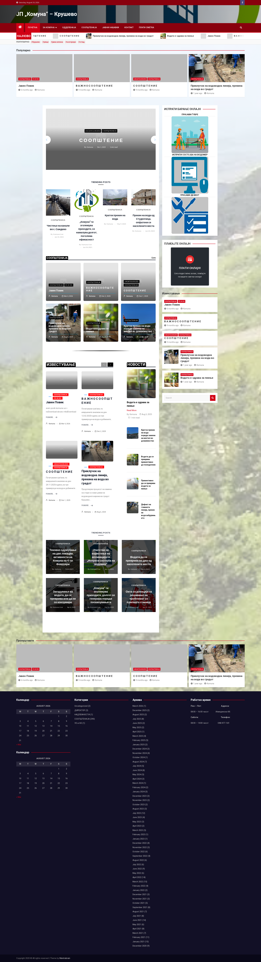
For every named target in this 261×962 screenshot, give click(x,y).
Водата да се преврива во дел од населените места (139, 560)
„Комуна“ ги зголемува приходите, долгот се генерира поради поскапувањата (101, 595)
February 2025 (139, 740)
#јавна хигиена (57, 42)
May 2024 (137, 774)
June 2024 (137, 770)
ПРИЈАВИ (190, 143)
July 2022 (137, 864)
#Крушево (35, 42)
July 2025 (137, 719)
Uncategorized (140, 79)
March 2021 (138, 933)
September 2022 (140, 856)
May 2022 (137, 873)
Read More (131, 410)
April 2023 (137, 826)
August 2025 (138, 714)
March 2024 (138, 783)
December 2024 (140, 749)
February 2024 (139, 787)
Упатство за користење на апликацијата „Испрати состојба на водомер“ (101, 557)
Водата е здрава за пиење (101, 140)
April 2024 (137, 779)
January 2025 (139, 744)
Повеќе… (50, 417)
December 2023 (140, 796)
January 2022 (139, 890)
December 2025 (140, 710)
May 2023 (137, 821)
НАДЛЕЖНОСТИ (82, 714)
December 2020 (140, 946)
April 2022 (137, 877)
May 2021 (137, 924)
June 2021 (137, 920)
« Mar (18, 744)
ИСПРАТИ (190, 183)
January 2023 (139, 839)
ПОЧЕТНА (32, 27)
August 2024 (138, 761)
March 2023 (138, 830)
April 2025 (137, 731)
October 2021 (139, 903)
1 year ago (197, 93)
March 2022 (138, 881)
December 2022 (140, 843)
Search (212, 398)
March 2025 (138, 736)
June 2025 (137, 723)
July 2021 (137, 916)
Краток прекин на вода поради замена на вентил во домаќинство (138, 328)
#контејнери (71, 42)
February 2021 (139, 937)
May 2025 (137, 727)
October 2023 (139, 804)
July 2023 (137, 813)
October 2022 (139, 851)
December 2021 (140, 894)
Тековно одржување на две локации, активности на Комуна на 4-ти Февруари (62, 557)
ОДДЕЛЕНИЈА (69, 27)
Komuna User (58, 234)
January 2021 (139, 941)
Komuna (41, 90)
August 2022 (138, 860)
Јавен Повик (26, 85)
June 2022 (137, 868)
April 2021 (137, 928)
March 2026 (138, 706)
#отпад (81, 42)
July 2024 (137, 766)
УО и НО (36, 79)
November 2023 (140, 800)
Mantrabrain (65, 958)
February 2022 (139, 886)
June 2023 (137, 817)
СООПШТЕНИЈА (89, 27)
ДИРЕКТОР (79, 710)
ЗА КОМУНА (49, 27)
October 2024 (139, 757)
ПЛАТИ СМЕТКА (146, 27)
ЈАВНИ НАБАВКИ (110, 27)
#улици (45, 42)
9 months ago (84, 90)
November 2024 (140, 753)
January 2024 (139, 791)
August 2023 (138, 809)
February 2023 (139, 834)
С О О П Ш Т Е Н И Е (145, 85)
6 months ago (27, 90)
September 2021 (140, 907)
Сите (153, 258)
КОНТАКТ (128, 27)
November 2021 (140, 899)
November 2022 (140, 847)
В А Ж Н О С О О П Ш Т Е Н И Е (94, 85)
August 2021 (138, 911)
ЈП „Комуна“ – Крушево (46, 14)
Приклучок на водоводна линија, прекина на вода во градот (60, 327)
